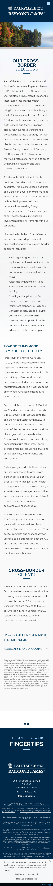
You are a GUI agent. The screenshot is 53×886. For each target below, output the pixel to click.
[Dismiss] (50, 861)
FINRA (29, 853)
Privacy (6, 805)
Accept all (33, 874)
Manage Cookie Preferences (40, 805)
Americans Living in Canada (23, 648)
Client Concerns (31, 849)
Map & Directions (26, 796)
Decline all (20, 874)
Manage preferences (26, 879)
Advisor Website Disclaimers (19, 805)
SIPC (33, 853)
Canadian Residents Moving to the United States (25, 637)
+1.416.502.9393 (27, 791)
